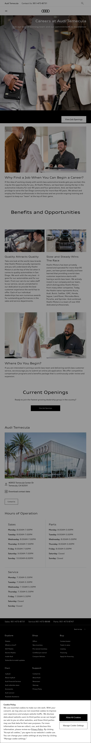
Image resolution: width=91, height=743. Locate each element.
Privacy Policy (37, 729)
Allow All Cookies (73, 718)
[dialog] (45, 721)
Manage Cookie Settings (73, 726)
